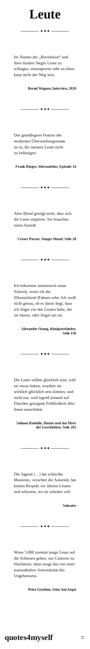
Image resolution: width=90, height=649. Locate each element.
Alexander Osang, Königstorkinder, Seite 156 (48, 331)
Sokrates (69, 505)
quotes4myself (29, 637)
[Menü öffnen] (82, 637)
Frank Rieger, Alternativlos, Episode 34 (45, 166)
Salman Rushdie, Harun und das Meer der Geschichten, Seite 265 (46, 425)
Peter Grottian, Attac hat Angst (52, 589)
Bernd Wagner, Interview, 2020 (52, 88)
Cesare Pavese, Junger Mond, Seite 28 (47, 239)
